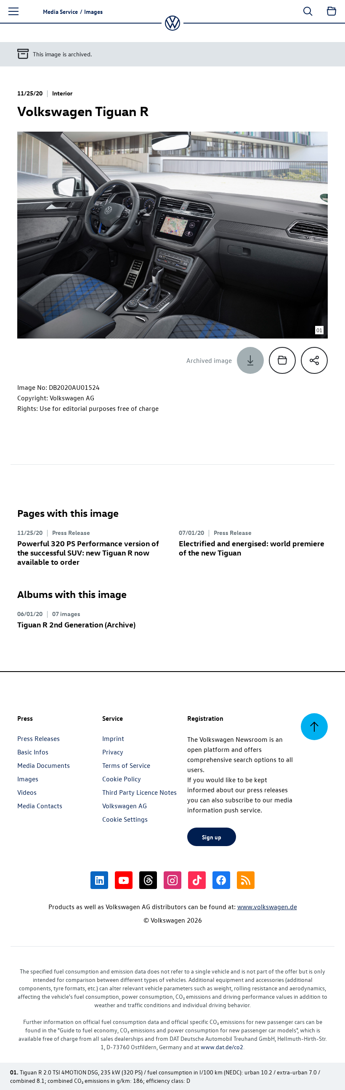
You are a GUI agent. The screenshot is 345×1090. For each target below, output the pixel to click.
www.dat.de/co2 (222, 1047)
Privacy (112, 752)
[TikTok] (197, 880)
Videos (27, 792)
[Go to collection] (331, 11)
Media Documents (43, 765)
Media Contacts (39, 806)
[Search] (308, 11)
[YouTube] (124, 880)
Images (27, 779)
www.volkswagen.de (267, 906)
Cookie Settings (125, 819)
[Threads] (148, 880)
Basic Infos (32, 752)
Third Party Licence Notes (139, 792)
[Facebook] (221, 880)
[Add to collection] (282, 360)
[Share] (314, 360)
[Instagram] (172, 880)
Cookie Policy (121, 779)
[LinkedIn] (99, 880)
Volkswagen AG (124, 806)
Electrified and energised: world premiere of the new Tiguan (251, 547)
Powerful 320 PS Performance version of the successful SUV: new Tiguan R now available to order (88, 552)
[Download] (250, 360)
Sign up (211, 837)
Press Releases (38, 738)
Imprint (113, 738)
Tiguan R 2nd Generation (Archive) (76, 624)
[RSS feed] (246, 880)
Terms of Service (126, 765)
